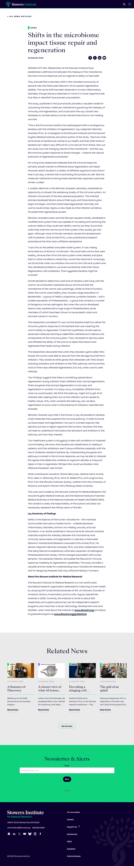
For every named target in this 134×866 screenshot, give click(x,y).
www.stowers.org (84, 609)
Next (67, 779)
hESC (69, 841)
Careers (70, 819)
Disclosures (72, 834)
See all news (67, 726)
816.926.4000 (38, 827)
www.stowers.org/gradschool (70, 613)
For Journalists (73, 812)
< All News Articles (19, 16)
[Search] (124, 4)
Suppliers (71, 849)
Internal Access (73, 856)
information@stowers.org (18, 827)
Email (67, 766)
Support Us (72, 827)
